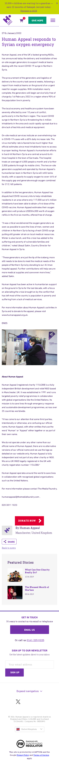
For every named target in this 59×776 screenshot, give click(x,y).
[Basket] (21, 21)
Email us (29, 629)
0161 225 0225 (35, 640)
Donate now (27, 520)
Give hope (37, 20)
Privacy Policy (23, 755)
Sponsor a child (28, 10)
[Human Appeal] (10, 20)
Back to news (9, 548)
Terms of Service (41, 755)
